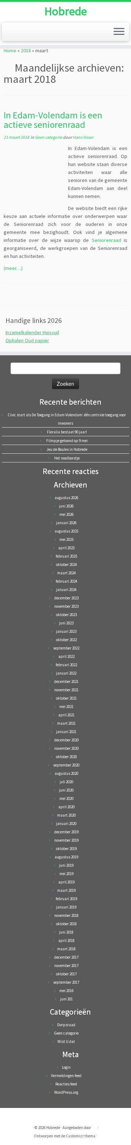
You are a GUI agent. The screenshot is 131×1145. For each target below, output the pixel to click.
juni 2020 (66, 790)
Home (10, 50)
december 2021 (66, 681)
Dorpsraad (66, 1024)
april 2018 (66, 940)
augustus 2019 (66, 856)
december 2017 (66, 957)
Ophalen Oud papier (27, 340)
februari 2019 (66, 898)
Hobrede (65, 11)
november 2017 (66, 965)
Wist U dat (66, 1041)
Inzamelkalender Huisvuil (32, 332)
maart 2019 (66, 890)
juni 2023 (66, 623)
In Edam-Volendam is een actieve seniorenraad (53, 119)
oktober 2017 (66, 973)
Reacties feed (66, 1084)
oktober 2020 (66, 756)
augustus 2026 (66, 497)
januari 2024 (66, 589)
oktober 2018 (66, 923)
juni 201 (66, 999)
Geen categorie (49, 137)
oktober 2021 (66, 698)
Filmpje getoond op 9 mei (67, 440)
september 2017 (66, 982)
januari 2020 (66, 823)
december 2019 (66, 831)
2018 (26, 50)
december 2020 (66, 740)
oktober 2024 (66, 564)
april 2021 (66, 714)
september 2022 (66, 648)
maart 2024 (66, 572)
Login (66, 1067)
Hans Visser (83, 137)
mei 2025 (66, 539)
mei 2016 (66, 990)
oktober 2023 (66, 614)
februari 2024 (66, 581)
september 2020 (66, 765)
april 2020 (66, 806)
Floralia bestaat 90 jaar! (67, 431)
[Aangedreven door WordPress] (94, 1126)
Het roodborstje (67, 458)
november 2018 (66, 915)
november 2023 (66, 606)
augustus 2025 (66, 531)
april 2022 (66, 656)
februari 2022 (66, 664)
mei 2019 (66, 873)
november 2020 (66, 748)
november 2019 (66, 840)
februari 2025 (66, 556)
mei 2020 (66, 798)
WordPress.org (66, 1092)
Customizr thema (80, 1135)
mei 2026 (66, 514)
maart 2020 (66, 815)
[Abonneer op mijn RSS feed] (11, 1116)
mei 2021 (66, 706)
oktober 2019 (66, 848)
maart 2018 (66, 948)
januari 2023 (66, 631)
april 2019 (66, 882)
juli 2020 (66, 781)
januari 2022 (66, 673)
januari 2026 (66, 522)
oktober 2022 (66, 639)
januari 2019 (66, 907)
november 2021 (66, 689)
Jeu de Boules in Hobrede (67, 449)
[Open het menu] (119, 32)
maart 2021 (66, 723)
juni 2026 (66, 506)
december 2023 (66, 597)
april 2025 (66, 547)
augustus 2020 (66, 773)
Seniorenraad (106, 240)
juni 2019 (66, 865)
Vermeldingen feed (66, 1075)
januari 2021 (66, 731)
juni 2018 (66, 932)
